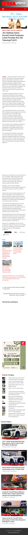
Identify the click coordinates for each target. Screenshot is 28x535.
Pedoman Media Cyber (13, 532)
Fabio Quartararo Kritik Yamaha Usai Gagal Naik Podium (14, 288)
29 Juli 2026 (5, 497)
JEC (16, 275)
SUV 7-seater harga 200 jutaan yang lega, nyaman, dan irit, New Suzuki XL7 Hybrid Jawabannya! (13, 443)
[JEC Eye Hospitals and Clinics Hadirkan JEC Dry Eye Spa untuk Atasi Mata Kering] (18, 244)
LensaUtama (18, 530)
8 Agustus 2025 (6, 43)
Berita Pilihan (6, 422)
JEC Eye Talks (5, 280)
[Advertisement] (14, 59)
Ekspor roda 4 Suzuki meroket (16, 388)
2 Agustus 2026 (6, 471)
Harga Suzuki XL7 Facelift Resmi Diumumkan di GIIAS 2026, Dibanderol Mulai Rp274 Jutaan (14, 519)
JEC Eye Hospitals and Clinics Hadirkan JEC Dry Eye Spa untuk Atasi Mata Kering (18, 250)
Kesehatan (19, 30)
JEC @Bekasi (21, 275)
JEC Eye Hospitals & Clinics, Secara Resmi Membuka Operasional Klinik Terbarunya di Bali (6, 269)
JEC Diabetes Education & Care (9, 277)
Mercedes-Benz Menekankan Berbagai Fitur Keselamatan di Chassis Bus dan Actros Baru (16, 398)
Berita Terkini (6, 30)
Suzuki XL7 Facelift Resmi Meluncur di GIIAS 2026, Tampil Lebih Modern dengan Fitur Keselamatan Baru (13, 493)
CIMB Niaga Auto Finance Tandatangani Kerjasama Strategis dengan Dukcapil (17, 403)
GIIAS (12, 437)
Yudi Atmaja (13, 43)
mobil (16, 437)
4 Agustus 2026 (6, 446)
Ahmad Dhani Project (10, 275)
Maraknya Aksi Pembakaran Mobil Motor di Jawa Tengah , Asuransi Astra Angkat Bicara (17, 415)
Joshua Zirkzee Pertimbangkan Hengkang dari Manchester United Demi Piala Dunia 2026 (17, 393)
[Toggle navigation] (3, 9)
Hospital (13, 30)
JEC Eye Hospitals (21, 277)
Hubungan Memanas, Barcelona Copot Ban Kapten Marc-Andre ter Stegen (13, 294)
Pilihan (21, 437)
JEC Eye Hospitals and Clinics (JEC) (11, 278)
